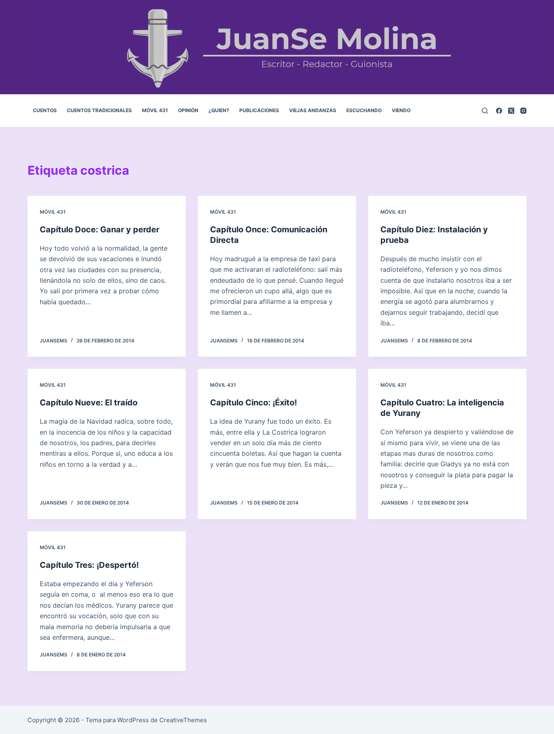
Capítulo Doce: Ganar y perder (99, 229)
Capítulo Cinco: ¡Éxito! (253, 402)
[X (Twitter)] (511, 111)
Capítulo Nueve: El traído (88, 402)
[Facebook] (499, 111)
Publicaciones (259, 110)
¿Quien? (218, 110)
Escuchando (364, 110)
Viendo (401, 110)
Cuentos (45, 110)
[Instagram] (523, 111)
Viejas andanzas (312, 110)
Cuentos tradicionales (99, 110)
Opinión (188, 110)
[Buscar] (485, 111)
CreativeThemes (183, 720)
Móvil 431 (155, 110)
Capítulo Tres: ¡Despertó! (89, 565)
